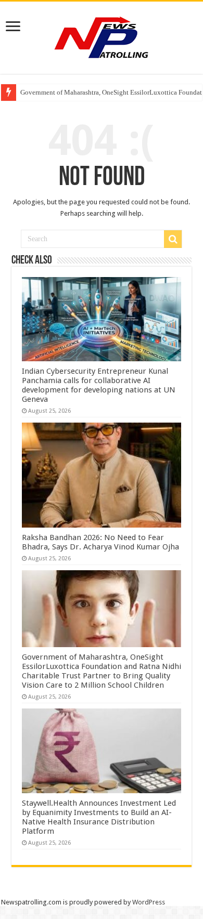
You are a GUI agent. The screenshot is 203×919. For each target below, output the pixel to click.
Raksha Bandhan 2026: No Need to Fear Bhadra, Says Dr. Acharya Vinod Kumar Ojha (100, 542)
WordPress (148, 902)
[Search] (173, 239)
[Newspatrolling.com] (101, 35)
